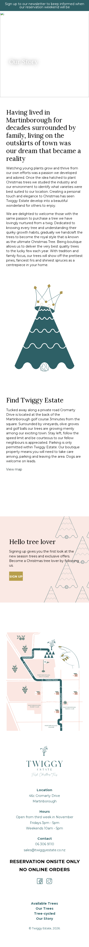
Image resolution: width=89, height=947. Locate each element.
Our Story (44, 919)
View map (14, 469)
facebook (40, 881)
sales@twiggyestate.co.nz (44, 850)
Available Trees (44, 903)
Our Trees (44, 908)
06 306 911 (43, 844)
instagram (49, 881)
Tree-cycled (44, 913)
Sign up (16, 576)
